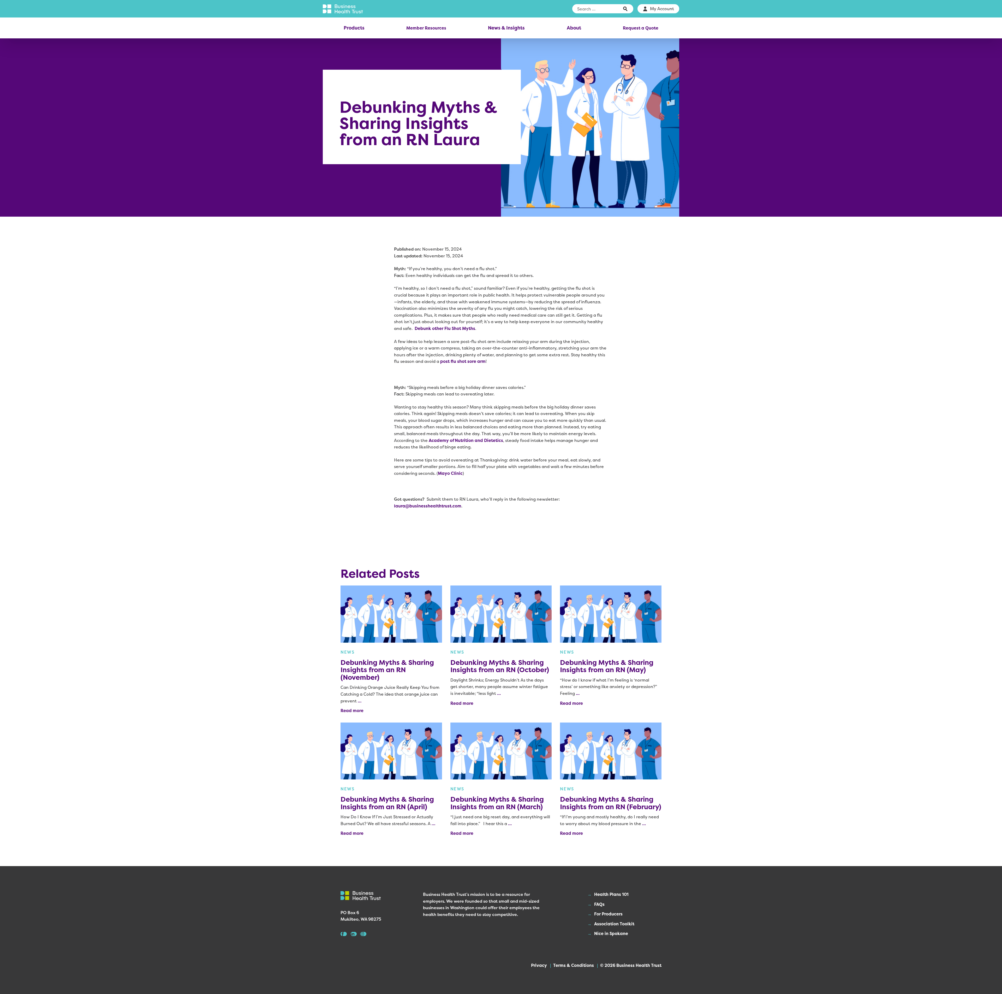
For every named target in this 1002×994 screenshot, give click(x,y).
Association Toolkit (614, 924)
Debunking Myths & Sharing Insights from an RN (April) (387, 803)
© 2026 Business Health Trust (630, 965)
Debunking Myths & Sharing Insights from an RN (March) (497, 803)
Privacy (539, 965)
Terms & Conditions (573, 965)
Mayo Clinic (450, 473)
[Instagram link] (363, 934)
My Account (662, 8)
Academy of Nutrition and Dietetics (466, 440)
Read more (352, 710)
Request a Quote (640, 28)
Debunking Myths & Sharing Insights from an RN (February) (610, 803)
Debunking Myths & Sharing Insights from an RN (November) (387, 670)
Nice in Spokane (611, 933)
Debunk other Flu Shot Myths (445, 328)
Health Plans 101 (611, 894)
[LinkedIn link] (353, 934)
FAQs (599, 904)
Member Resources (426, 28)
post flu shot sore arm (463, 361)
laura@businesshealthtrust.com (427, 506)
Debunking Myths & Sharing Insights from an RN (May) (606, 666)
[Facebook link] (344, 934)
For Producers (608, 914)
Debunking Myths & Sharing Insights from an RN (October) (499, 666)
